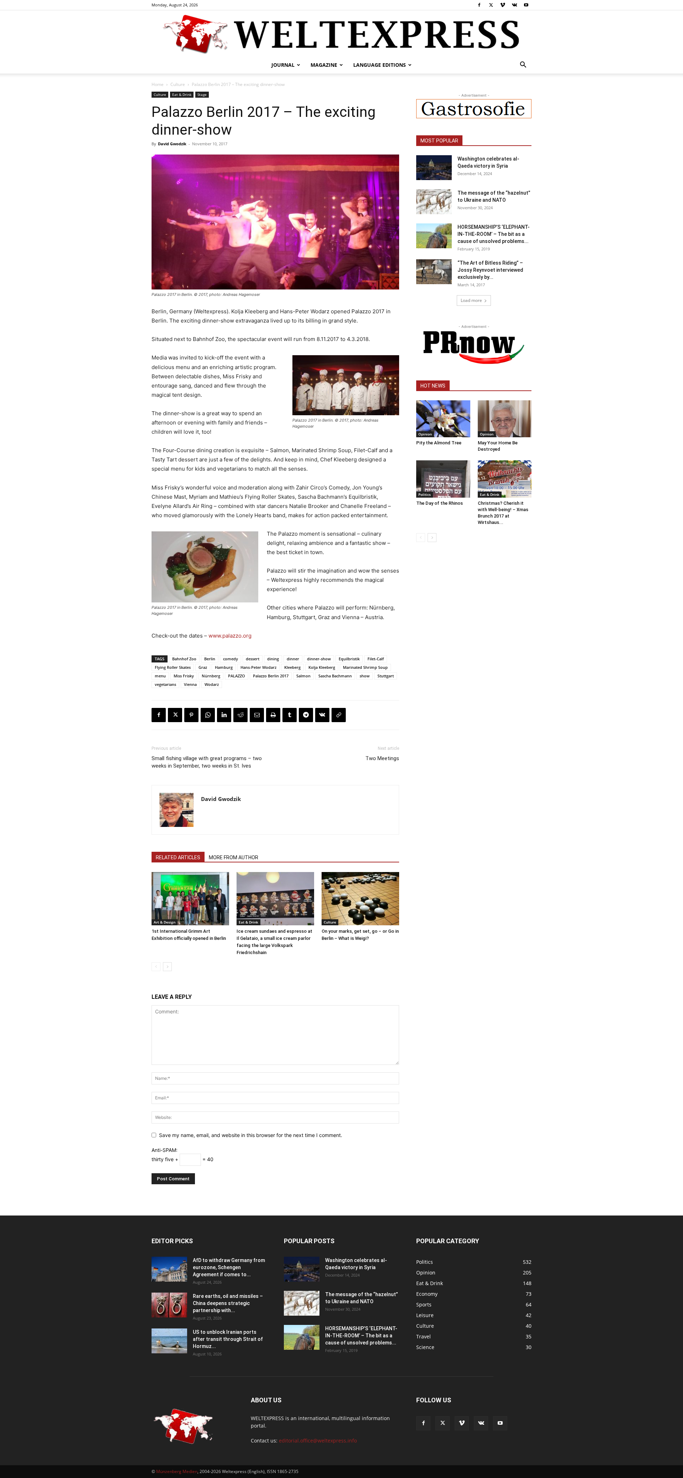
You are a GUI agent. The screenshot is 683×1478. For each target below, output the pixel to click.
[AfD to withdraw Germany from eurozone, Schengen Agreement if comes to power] (169, 1269)
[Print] (273, 715)
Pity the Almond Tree (438, 442)
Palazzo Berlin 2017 (270, 675)
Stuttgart (385, 675)
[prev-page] (156, 966)
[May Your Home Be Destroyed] (505, 418)
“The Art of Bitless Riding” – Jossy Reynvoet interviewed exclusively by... (490, 270)
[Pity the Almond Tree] (443, 418)
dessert (252, 658)
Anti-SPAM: (165, 1150)
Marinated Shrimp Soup (365, 667)
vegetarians (165, 684)
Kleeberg (292, 667)
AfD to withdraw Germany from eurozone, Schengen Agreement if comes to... (229, 1267)
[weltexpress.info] (341, 33)
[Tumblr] (289, 715)
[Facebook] (479, 5)
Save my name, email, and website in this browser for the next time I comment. (250, 1135)
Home (158, 84)
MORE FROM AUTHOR (233, 857)
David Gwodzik (172, 143)
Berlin (209, 658)
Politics (424, 494)
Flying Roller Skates (173, 667)
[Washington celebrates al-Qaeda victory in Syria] (434, 167)
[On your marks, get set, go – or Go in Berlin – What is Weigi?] (360, 898)
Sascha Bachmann (335, 675)
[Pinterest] (191, 715)
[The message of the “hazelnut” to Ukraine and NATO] (434, 201)
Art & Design (164, 922)
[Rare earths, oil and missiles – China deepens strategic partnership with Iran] (169, 1305)
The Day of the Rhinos (439, 503)
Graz (202, 667)
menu (160, 675)
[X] (491, 5)
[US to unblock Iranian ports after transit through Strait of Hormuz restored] (169, 1340)
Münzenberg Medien (176, 1471)
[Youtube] (526, 5)
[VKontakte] (514, 5)
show (365, 675)
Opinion (425, 434)
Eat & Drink (181, 94)
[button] (522, 65)
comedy (230, 658)
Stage (202, 94)
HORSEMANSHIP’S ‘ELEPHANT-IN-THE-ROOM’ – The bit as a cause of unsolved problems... (493, 234)
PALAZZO (236, 675)
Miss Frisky (184, 675)
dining (273, 658)
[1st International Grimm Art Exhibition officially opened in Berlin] (190, 898)
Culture (177, 84)
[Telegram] (306, 715)
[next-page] (167, 966)
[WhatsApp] (208, 715)
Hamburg (224, 667)
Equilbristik (349, 658)
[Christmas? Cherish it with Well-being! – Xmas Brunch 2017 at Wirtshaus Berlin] (505, 478)
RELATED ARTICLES (178, 857)
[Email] (257, 715)
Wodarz (212, 684)
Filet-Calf (375, 658)
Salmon (303, 675)
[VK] (322, 715)
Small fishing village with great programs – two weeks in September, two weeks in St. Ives (207, 762)
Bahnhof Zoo (184, 658)
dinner (293, 658)
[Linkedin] (224, 715)
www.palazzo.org (230, 635)
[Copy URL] (339, 715)
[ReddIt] (240, 715)
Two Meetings (382, 758)
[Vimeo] (502, 5)
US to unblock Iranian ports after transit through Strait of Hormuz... (228, 1339)
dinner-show (319, 658)
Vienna (190, 684)
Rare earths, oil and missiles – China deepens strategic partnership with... (228, 1303)
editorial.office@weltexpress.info (318, 1440)
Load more (471, 300)
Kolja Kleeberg (321, 667)
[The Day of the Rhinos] (443, 478)
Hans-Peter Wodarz (258, 667)
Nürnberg (211, 675)
